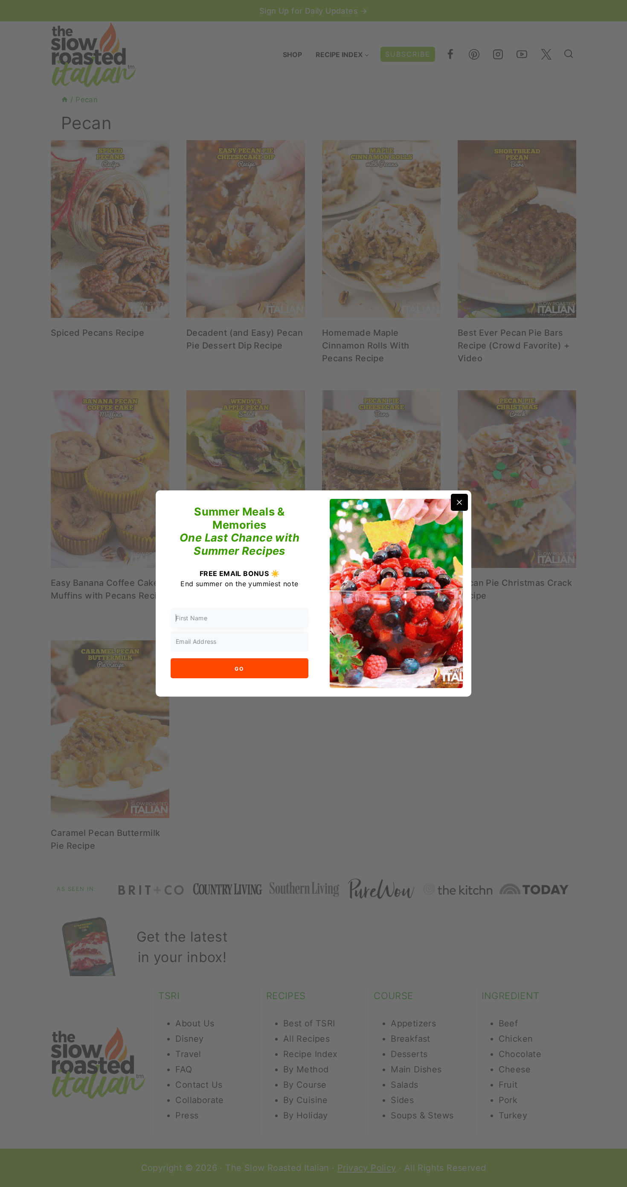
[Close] (459, 502)
